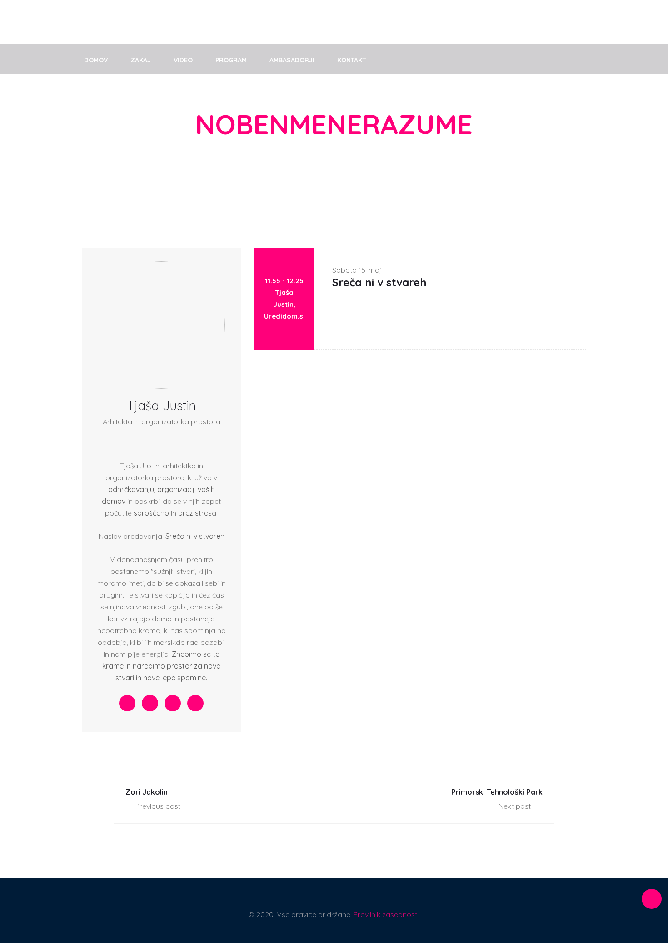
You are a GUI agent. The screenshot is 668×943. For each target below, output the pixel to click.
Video (183, 60)
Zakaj (140, 60)
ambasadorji (291, 60)
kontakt (351, 60)
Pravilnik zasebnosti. (387, 914)
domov (96, 60)
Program (231, 60)
